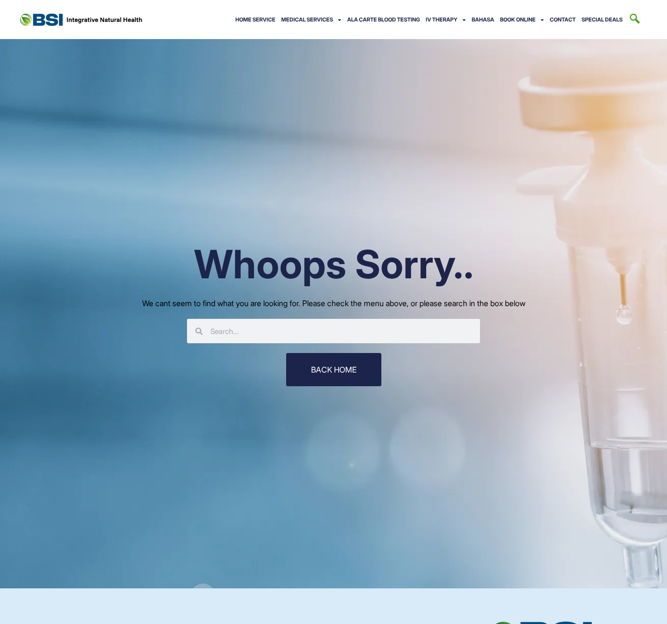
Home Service (255, 19)
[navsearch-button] (635, 19)
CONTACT (563, 19)
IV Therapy (442, 19)
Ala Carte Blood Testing (383, 19)
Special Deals (602, 19)
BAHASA (483, 19)
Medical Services (307, 19)
